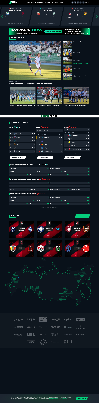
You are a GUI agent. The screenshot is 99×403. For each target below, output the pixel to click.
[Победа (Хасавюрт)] (12, 294)
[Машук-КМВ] (10, 290)
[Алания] (12, 293)
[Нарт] (12, 290)
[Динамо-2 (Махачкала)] (14, 293)
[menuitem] (48, 2)
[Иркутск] (47, 295)
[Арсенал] (17, 284)
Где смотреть (48, 2)
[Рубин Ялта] (8, 285)
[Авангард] (14, 285)
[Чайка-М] (13, 288)
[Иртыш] (38, 291)
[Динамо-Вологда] (24, 274)
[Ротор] (16, 287)
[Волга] (25, 283)
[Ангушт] (11, 292)
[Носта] (23, 290)
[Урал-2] (34, 285)
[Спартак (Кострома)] (23, 275)
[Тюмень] (36, 287)
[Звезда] (17, 272)
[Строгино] (16, 279)
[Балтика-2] (9, 273)
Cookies (64, 398)
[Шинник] (22, 277)
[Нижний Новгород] (25, 277)
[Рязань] (20, 283)
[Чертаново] (17, 280)
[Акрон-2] (23, 286)
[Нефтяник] (14, 292)
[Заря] (12, 285)
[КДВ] (43, 289)
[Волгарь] (18, 287)
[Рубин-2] (27, 281)
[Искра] (13, 279)
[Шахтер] (10, 285)
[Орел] (14, 281)
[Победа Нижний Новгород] (27, 277)
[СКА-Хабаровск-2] (77, 297)
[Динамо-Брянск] (13, 281)
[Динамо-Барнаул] (42, 294)
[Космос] (17, 277)
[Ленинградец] (21, 271)
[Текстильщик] (23, 277)
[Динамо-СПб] (20, 272)
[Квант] (17, 282)
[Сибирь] (43, 291)
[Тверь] (18, 275)
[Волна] (26, 278)
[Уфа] (31, 283)
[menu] (54, 2)
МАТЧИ (28, 2)
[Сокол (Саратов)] (20, 286)
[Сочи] (10, 291)
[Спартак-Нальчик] (13, 291)
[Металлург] (17, 285)
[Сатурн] (19, 281)
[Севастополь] (6, 286)
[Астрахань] (17, 288)
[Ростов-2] (12, 287)
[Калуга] (18, 282)
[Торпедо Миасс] (31, 288)
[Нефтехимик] (29, 281)
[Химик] (24, 278)
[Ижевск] (31, 279)
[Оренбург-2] (24, 290)
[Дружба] (11, 288)
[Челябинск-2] (33, 288)
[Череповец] (22, 274)
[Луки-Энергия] (16, 274)
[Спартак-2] (18, 279)
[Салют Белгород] (13, 282)
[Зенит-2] (19, 272)
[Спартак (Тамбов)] (19, 284)
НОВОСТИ (33, 2)
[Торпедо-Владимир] (21, 278)
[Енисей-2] (48, 291)
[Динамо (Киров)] (28, 276)
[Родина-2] (19, 277)
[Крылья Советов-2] (24, 287)
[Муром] (23, 279)
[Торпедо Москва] (19, 279)
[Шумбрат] (22, 281)
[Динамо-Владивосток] (78, 303)
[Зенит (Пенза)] (21, 284)
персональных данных (55, 398)
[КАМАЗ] (30, 280)
